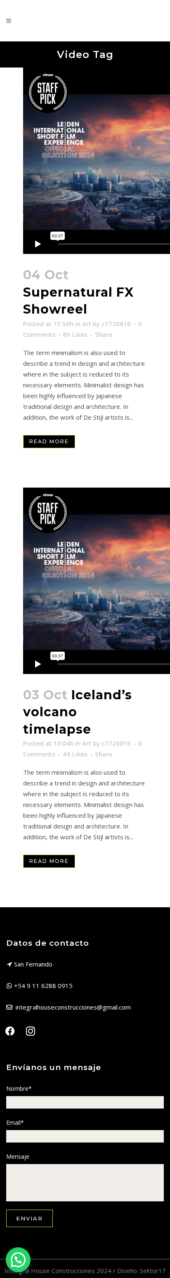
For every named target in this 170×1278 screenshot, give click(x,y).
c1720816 (116, 323)
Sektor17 (153, 1270)
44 (75, 754)
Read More (49, 441)
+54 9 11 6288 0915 (43, 985)
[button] (18, 1259)
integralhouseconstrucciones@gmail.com (73, 1007)
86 (75, 334)
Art (86, 323)
